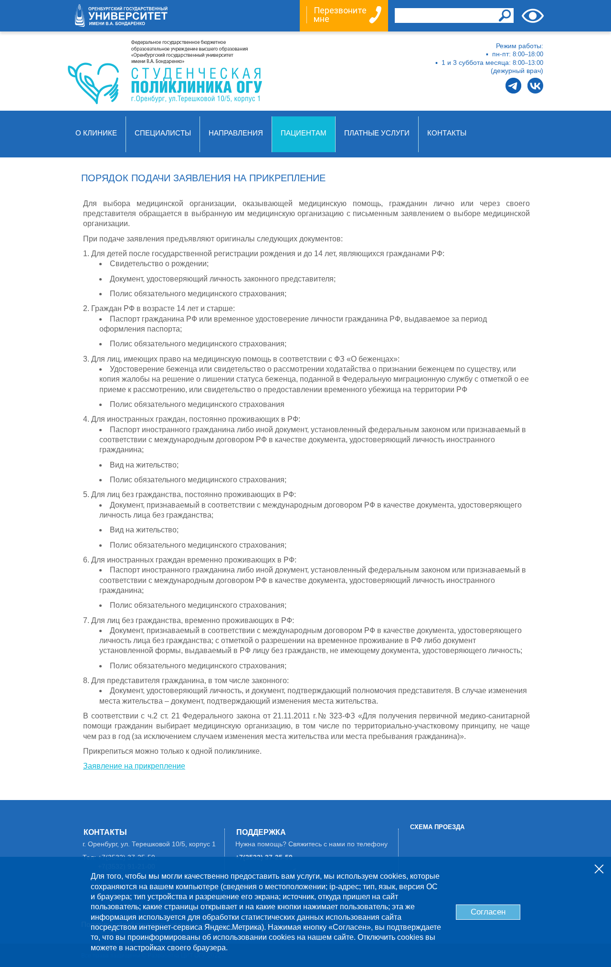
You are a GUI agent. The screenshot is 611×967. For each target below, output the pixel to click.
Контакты (446, 133)
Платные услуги (377, 133)
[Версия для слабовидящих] (533, 16)
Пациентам (304, 133)
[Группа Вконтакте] (535, 86)
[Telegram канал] (513, 86)
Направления (236, 133)
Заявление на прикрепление (134, 766)
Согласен (488, 911)
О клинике (96, 133)
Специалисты (163, 133)
